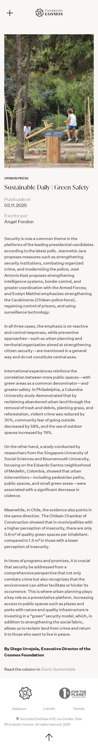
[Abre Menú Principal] (10, 13)
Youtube (79, 708)
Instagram (19, 708)
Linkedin (49, 708)
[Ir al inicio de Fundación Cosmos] (49, 13)
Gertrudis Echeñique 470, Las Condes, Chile (51, 719)
